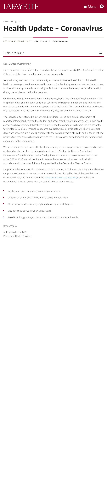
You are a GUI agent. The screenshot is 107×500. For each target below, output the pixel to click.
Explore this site (13, 53)
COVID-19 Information (16, 41)
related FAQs (71, 177)
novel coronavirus (54, 177)
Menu (92, 6)
